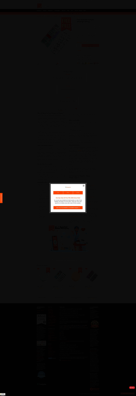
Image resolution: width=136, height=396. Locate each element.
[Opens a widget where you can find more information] (132, 387)
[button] (2, 394)
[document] (68, 198)
